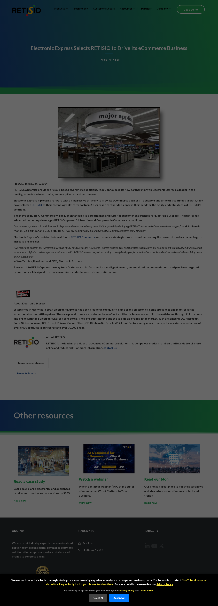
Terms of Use (146, 590)
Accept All (119, 597)
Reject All (98, 597)
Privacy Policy (165, 584)
